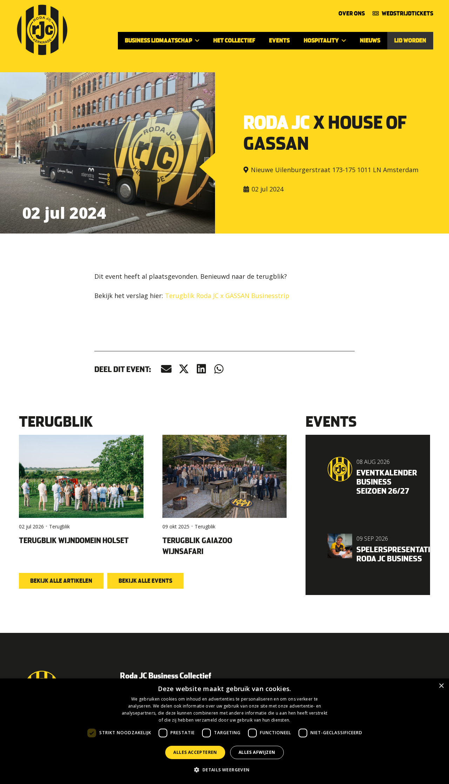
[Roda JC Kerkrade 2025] (42, 30)
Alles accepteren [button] (195, 752)
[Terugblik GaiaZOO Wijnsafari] (224, 497)
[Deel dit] (184, 369)
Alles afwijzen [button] (257, 752)
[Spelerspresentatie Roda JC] (368, 548)
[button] (197, 40)
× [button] (441, 686)
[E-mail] (166, 369)
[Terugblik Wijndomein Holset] (81, 497)
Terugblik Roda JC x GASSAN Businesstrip (227, 295)
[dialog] (224, 731)
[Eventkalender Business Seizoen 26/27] (368, 476)
